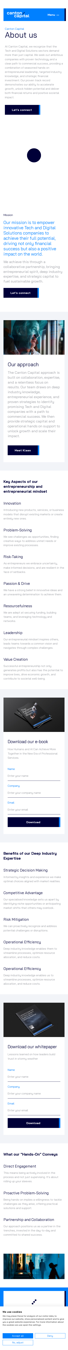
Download (33, 822)
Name (11, 769)
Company (14, 785)
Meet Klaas (23, 450)
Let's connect (22, 110)
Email (11, 802)
